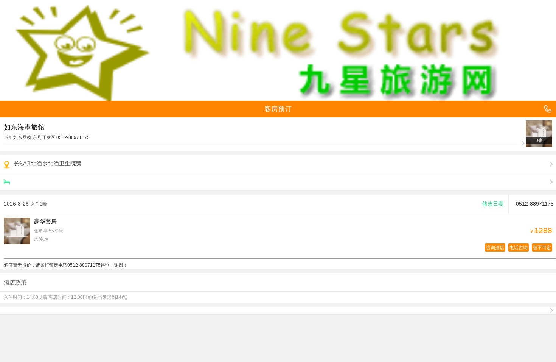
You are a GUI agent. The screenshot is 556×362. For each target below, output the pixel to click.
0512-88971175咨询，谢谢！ (97, 265)
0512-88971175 (73, 137)
